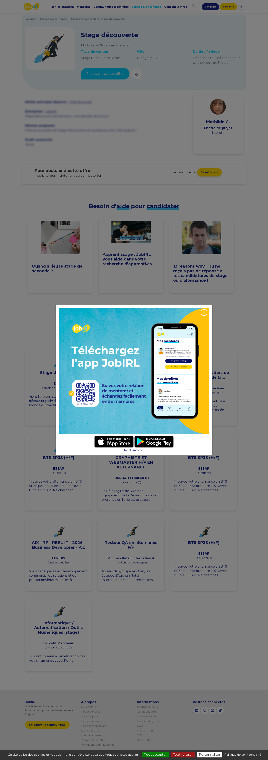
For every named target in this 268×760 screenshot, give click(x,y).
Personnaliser (209, 754)
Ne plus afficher (134, 450)
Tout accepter (155, 754)
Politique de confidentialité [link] (242, 754)
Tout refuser (183, 754)
